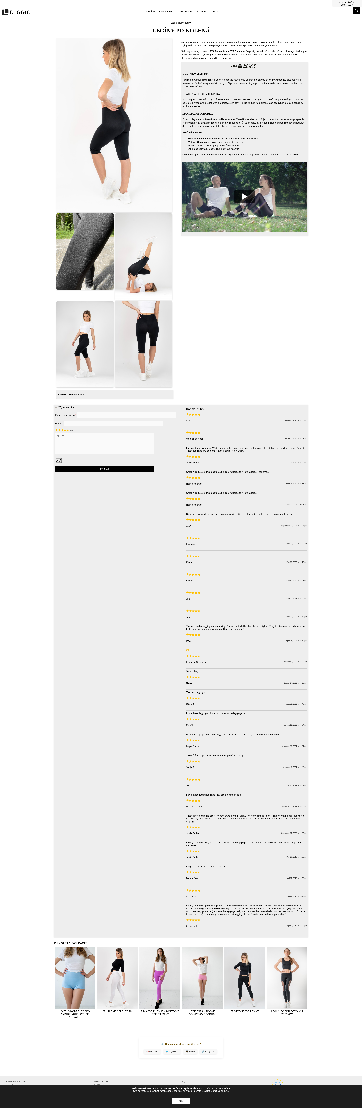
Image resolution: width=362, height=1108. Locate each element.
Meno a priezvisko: (65, 415)
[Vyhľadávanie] (356, 10)
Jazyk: (184, 1081)
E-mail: (59, 423)
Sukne (201, 11)
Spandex (99, 1085)
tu (227, 1091)
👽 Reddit (190, 1051)
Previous (58, 980)
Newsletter (101, 1081)
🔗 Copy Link (208, 1051)
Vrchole (185, 11)
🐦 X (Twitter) (172, 1051)
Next (304, 980)
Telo (214, 11)
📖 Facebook (152, 1051)
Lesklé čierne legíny (181, 22)
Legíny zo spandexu (160, 11)
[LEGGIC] (16, 12)
